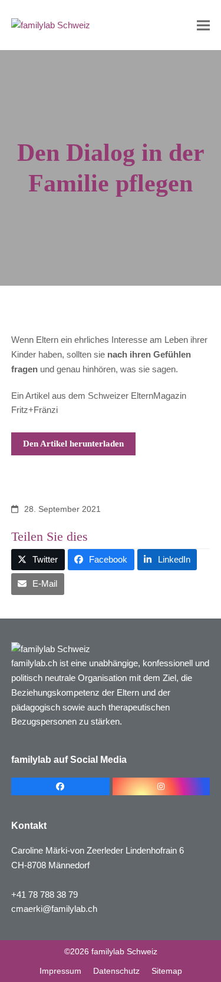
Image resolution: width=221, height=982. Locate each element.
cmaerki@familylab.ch (54, 909)
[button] (203, 25)
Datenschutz (116, 971)
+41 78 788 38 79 (44, 895)
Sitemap (166, 971)
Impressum (60, 971)
